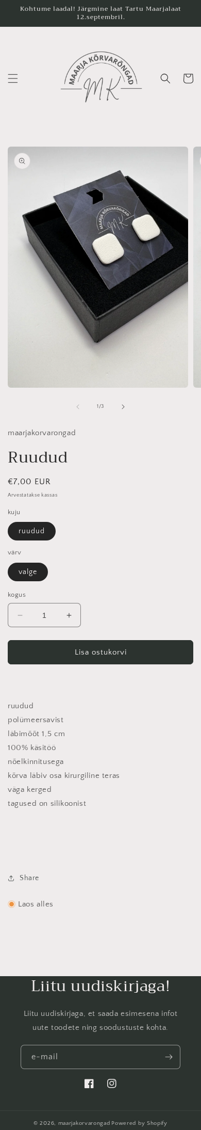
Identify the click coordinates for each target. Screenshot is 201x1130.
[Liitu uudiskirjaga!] (168, 1057)
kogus (17, 594)
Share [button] (29, 878)
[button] (13, 78)
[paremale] (123, 406)
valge (28, 572)
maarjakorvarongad (84, 1123)
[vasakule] (77, 406)
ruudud (32, 531)
